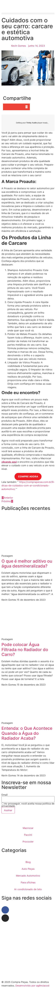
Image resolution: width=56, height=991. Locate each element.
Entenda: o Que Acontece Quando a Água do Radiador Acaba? (26, 733)
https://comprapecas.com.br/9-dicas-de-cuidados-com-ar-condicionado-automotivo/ (28, 485)
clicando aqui (9, 461)
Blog (28, 862)
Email (4, 795)
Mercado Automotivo (28, 875)
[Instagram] (5, 918)
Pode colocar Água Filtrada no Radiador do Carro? (24, 649)
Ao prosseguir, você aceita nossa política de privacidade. (27, 804)
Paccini (28, 834)
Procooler (28, 841)
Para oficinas (28, 882)
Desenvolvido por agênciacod (32, 985)
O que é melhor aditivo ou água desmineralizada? (26, 564)
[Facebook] (5, 910)
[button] (28, 13)
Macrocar (28, 827)
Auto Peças (28, 868)
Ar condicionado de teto (28, 889)
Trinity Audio (31, 123)
